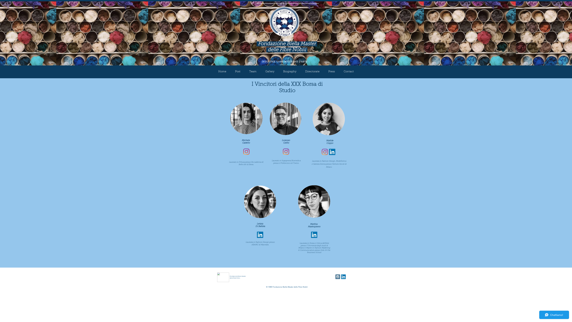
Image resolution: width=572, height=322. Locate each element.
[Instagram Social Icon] (337, 276)
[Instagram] (246, 151)
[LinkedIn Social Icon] (332, 152)
